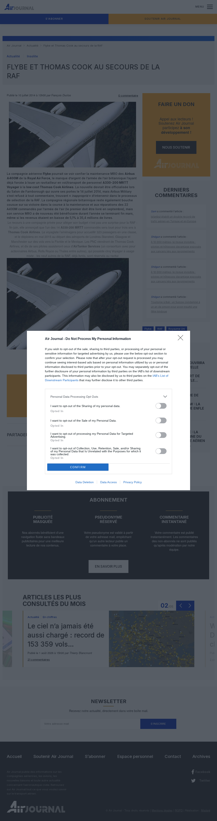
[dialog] (108, 410)
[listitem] (108, 396)
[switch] (161, 406)
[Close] (182, 339)
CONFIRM (78, 467)
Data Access (108, 482)
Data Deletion (84, 482)
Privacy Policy (132, 482)
